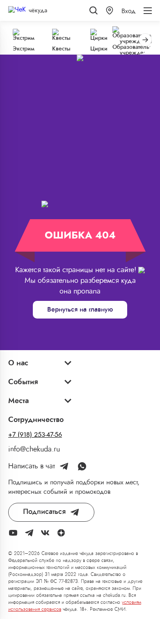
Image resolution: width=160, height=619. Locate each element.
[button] (109, 10)
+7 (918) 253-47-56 (35, 434)
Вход (128, 11)
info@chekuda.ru (34, 449)
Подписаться (44, 512)
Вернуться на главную (80, 309)
